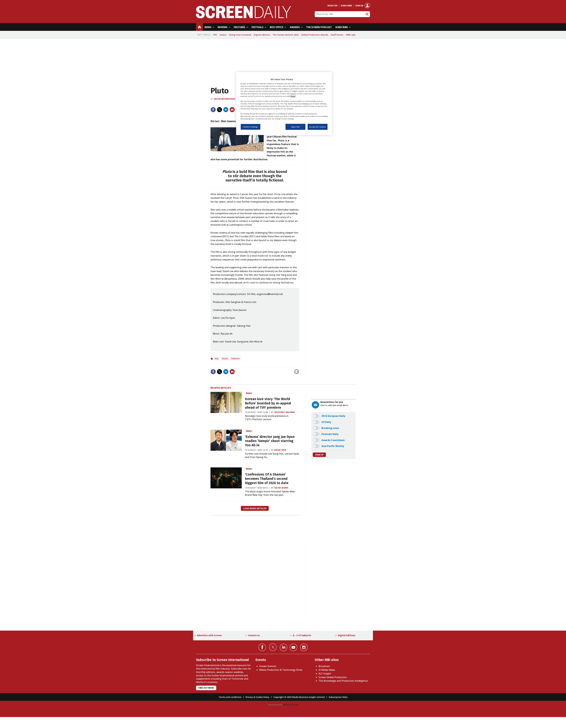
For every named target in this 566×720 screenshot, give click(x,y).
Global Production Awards (314, 34)
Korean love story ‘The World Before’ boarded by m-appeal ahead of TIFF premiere (268, 403)
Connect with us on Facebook (262, 647)
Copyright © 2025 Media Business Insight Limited (299, 697)
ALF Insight (325, 673)
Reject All (295, 127)
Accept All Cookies (317, 127)
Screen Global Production (333, 677)
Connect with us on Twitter (273, 647)
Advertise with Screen (209, 635)
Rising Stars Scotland (240, 34)
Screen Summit (267, 666)
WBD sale (351, 34)
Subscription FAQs (338, 697)
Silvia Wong (281, 487)
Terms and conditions (230, 697)
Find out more (206, 688)
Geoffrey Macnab (284, 412)
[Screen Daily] (243, 17)
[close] (299, 365)
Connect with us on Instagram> (304, 647)
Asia (216, 358)
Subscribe (346, 5)
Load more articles (254, 508)
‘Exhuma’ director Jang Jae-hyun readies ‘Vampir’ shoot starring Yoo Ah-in (269, 441)
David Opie (280, 450)
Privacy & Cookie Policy (257, 697)
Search (367, 14)
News (249, 393)
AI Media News (327, 669)
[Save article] (296, 371)
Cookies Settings (250, 127)
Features (235, 358)
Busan (225, 358)
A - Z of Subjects (302, 635)
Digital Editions (346, 635)
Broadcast (324, 666)
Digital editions (262, 34)
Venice (223, 34)
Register (332, 5)
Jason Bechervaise (224, 98)
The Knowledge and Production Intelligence (343, 680)
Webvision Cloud (290, 704)
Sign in (359, 5)
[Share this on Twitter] (219, 109)
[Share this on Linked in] (225, 109)
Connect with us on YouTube (293, 647)
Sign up (319, 454)
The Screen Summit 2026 (285, 34)
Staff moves (337, 34)
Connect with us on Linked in (283, 647)
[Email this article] (232, 109)
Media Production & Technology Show (280, 669)
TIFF (215, 34)
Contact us (254, 635)
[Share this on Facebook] (213, 109)
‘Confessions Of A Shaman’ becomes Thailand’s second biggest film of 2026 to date (266, 478)
